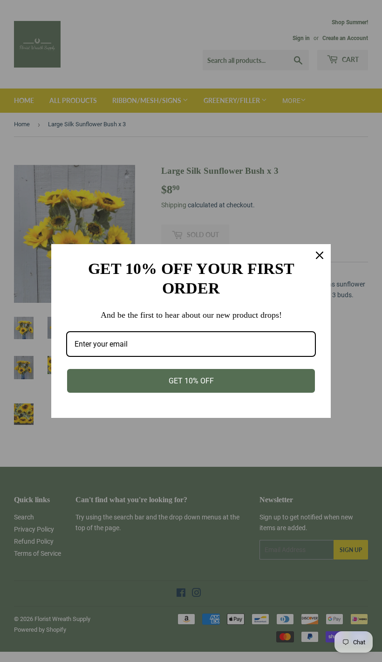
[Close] (319, 255)
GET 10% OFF (191, 380)
